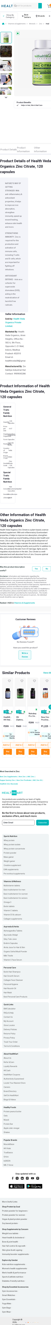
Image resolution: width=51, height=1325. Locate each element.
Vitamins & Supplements (24, 603)
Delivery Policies (10, 1029)
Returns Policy (9, 1034)
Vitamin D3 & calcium (12, 915)
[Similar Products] (7, 692)
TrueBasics (8, 1153)
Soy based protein (10, 1223)
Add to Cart (21, 745)
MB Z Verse (8, 1165)
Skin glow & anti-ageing (12, 1250)
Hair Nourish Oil (10, 988)
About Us (7, 1058)
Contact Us (8, 1017)
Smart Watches (8, 1295)
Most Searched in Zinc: (10, 771)
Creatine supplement (12, 865)
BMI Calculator (10, 1009)
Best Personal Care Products (15, 997)
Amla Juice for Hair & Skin (14, 947)
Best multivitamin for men (14, 890)
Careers (7, 1087)
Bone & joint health (10, 1242)
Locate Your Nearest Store (15, 1083)
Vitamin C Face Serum (13, 960)
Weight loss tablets (10, 1233)
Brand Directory (10, 1091)
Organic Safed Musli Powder (15, 952)
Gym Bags (6, 1308)
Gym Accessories (9, 1291)
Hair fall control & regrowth (13, 1246)
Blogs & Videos (10, 1100)
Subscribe (42, 823)
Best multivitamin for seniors (15, 898)
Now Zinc (23, 777)
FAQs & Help (9, 1013)
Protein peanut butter (12, 1111)
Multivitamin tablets (12, 886)
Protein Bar (8, 1124)
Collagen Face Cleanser (13, 980)
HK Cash (7, 1070)
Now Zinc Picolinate (24, 780)
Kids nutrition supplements (13, 1264)
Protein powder (10, 853)
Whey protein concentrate (14, 849)
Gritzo (6, 1157)
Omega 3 (7, 902)
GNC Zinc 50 (38, 780)
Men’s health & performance (14, 1273)
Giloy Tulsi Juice (10, 939)
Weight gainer (9, 861)
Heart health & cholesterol (13, 1238)
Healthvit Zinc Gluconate (9, 784)
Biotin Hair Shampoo (12, 972)
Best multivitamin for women (16, 894)
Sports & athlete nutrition (12, 1277)
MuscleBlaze (9, 1144)
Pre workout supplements (14, 874)
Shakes (7, 1132)
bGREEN (7, 1161)
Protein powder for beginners (14, 1211)
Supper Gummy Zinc (8, 780)
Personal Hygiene (11, 984)
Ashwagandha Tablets (13, 931)
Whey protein (9, 840)
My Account (8, 1021)
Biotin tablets (9, 906)
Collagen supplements (13, 919)
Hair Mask (8, 993)
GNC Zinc (31, 777)
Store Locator (9, 1025)
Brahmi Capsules (11, 943)
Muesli (6, 1120)
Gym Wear (6, 1312)
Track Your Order (11, 1042)
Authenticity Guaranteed (14, 1079)
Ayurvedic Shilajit (11, 935)
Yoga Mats (6, 1304)
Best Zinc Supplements (9, 777)
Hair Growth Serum (11, 976)
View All (47, 673)
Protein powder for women (13, 1215)
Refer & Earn (9, 1062)
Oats (6, 1116)
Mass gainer (9, 857)
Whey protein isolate (12, 845)
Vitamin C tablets (11, 910)
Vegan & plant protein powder (14, 1219)
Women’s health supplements (14, 1268)
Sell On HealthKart (11, 1095)
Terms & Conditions (12, 1046)
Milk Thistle (8, 956)
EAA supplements (11, 869)
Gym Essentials (8, 1299)
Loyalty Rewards (10, 1066)
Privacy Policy (9, 1038)
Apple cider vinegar (11, 1128)
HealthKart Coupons (12, 1075)
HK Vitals (7, 1148)
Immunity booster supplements (15, 1254)
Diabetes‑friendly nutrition (13, 1281)
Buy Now (8, 752)
